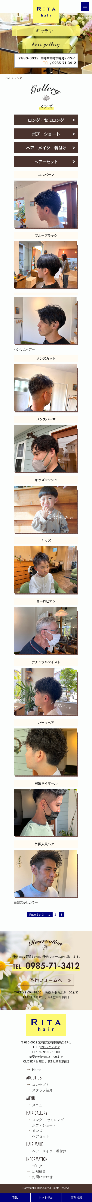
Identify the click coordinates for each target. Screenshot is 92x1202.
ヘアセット (40, 1136)
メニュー (39, 1105)
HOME (7, 78)
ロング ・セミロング (48, 1120)
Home (36, 1070)
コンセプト (40, 1084)
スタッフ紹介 (42, 1090)
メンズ (37, 1131)
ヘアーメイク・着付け (49, 1151)
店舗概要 (39, 1171)
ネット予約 (45, 1197)
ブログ (37, 1166)
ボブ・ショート (44, 1125)
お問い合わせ (42, 1177)
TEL (15, 1197)
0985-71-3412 (50, 1047)
